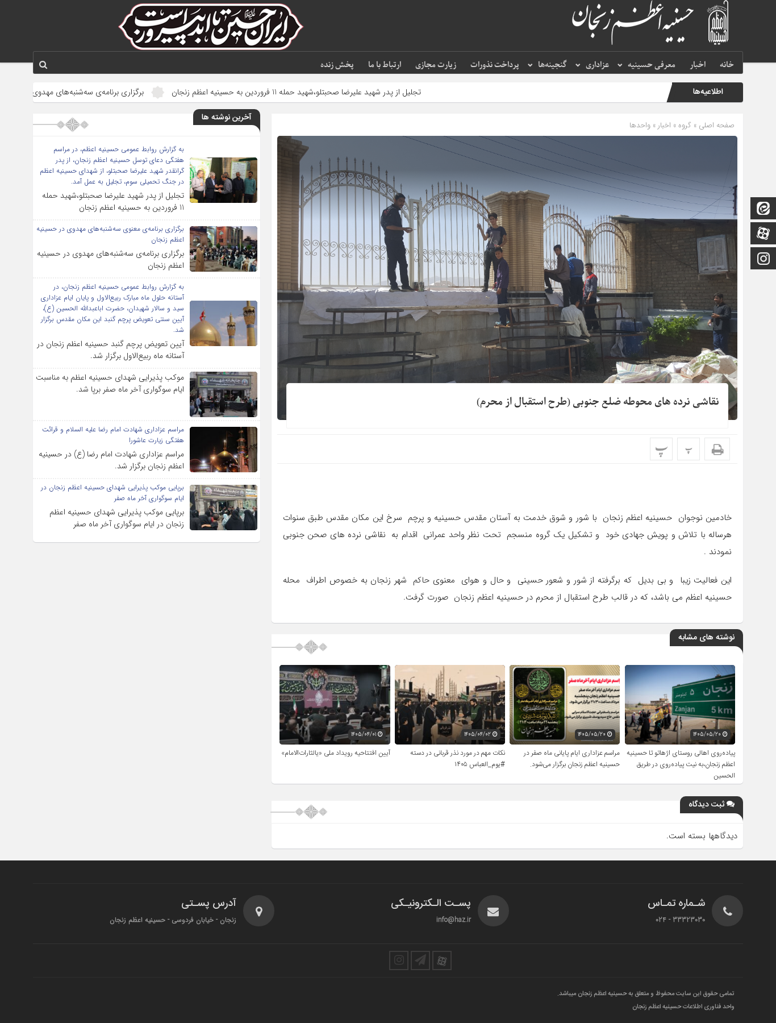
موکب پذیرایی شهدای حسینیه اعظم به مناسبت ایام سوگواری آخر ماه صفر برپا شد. (110, 383)
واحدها (639, 125)
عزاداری (597, 65)
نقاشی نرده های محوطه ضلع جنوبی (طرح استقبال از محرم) (598, 402)
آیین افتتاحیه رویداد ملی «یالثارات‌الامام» (335, 753)
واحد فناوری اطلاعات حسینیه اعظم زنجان (683, 1007)
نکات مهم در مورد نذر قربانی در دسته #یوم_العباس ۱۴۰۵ (457, 758)
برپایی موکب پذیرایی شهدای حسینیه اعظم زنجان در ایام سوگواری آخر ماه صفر (116, 518)
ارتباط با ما (384, 65)
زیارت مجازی (435, 65)
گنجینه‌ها (552, 65)
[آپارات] (763, 234)
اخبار (698, 65)
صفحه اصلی (715, 125)
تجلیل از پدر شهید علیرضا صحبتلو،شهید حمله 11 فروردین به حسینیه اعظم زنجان (356, 92)
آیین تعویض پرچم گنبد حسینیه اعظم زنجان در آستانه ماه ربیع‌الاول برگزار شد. (110, 350)
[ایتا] (763, 209)
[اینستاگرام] (763, 259)
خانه (727, 65)
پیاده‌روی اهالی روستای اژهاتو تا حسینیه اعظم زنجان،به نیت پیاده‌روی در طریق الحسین (681, 764)
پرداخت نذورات (494, 65)
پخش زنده (337, 65)
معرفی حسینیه (651, 65)
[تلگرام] (420, 960)
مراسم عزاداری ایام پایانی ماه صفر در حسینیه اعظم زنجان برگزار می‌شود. (572, 758)
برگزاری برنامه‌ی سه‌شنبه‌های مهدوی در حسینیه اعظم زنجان (110, 92)
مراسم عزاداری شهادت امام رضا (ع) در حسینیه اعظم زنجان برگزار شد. (111, 460)
